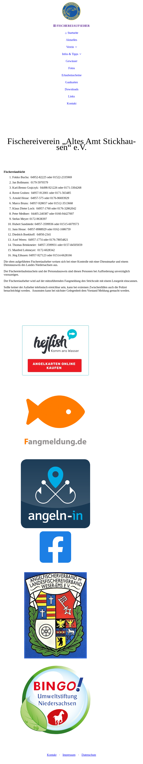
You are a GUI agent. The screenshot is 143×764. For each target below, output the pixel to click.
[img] (71, 11)
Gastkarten (71, 82)
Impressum (69, 754)
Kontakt (71, 103)
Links (71, 96)
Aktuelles (71, 39)
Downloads (71, 89)
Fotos (71, 68)
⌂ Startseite (71, 32)
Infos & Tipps (70, 54)
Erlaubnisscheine (72, 75)
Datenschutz (89, 754)
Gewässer (71, 61)
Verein (70, 47)
